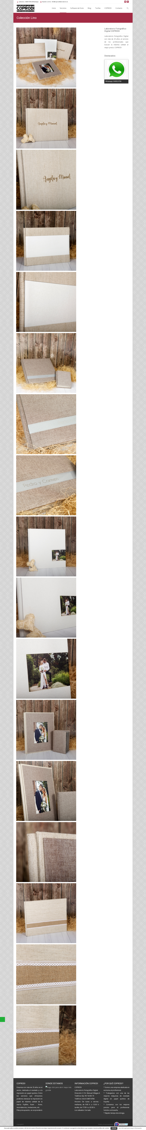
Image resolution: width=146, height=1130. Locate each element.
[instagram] (128, 2)
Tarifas (98, 8)
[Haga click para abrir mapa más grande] (58, 1089)
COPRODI (108, 8)
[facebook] (125, 2)
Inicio (54, 8)
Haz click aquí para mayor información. (130, 1128)
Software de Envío (77, 8)
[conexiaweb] (121, 1124)
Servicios (63, 8)
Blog (89, 8)
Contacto (119, 8)
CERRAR (114, 1128)
